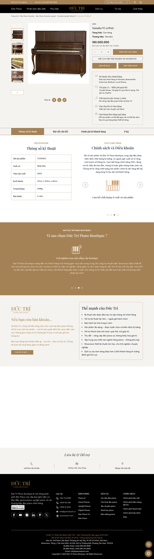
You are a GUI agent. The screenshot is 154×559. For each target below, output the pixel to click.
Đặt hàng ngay (131, 65)
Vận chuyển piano (108, 506)
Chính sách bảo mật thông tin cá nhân (112, 203)
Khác (125, 517)
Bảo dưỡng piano (108, 514)
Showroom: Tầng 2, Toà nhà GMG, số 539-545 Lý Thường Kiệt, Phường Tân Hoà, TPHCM (77, 543)
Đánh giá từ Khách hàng (93, 131)
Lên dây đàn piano (108, 498)
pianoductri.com (66, 515)
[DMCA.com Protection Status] (32, 507)
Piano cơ (81, 498)
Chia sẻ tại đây (21, 352)
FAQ (126, 131)
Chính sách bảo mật (131, 498)
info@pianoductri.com (68, 511)
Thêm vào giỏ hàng (128, 52)
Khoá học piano (107, 510)
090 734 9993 (65, 498)
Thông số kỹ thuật (27, 131)
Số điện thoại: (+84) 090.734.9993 (77, 548)
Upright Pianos (84, 506)
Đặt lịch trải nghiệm (19, 2)
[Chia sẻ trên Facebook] (54, 100)
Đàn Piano (82, 518)
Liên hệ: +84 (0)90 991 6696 (46, 2)
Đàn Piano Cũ (84, 514)
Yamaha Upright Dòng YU (66, 16)
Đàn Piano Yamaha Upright (46, 16)
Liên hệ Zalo (104, 65)
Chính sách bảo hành (131, 513)
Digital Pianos (84, 510)
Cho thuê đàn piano (109, 502)
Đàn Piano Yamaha (27, 16)
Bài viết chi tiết (60, 131)
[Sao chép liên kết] (64, 100)
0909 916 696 (65, 502)
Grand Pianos (84, 502)
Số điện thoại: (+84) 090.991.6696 (77, 546)
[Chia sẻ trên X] (59, 100)
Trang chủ (14, 16)
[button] (85, 185)
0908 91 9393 (65, 507)
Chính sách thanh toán (132, 509)
